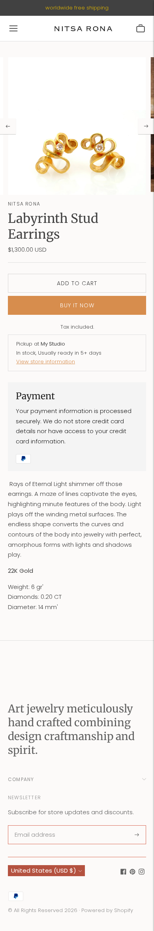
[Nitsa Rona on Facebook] (123, 872)
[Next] (146, 126)
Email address (34, 826)
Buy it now (77, 305)
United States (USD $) (43, 870)
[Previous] (8, 126)
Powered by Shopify (107, 910)
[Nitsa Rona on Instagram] (142, 872)
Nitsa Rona (24, 203)
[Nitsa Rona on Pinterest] (132, 872)
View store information (45, 361)
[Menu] (13, 28)
